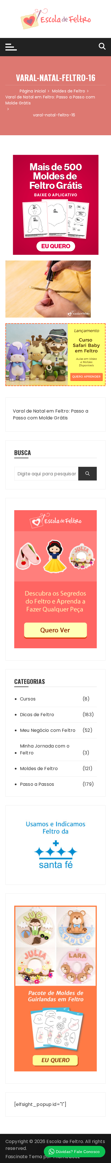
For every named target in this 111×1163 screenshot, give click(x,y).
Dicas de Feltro (37, 714)
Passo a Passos (37, 784)
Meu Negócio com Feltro (47, 730)
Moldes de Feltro (39, 768)
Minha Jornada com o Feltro (44, 749)
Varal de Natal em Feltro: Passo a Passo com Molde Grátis (50, 414)
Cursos (28, 699)
